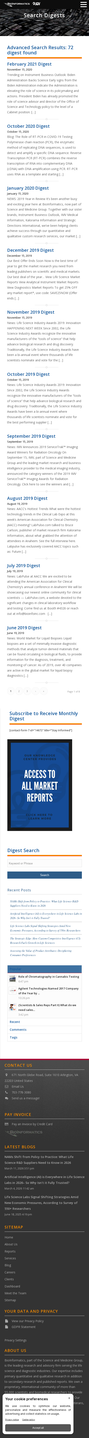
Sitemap (10, 1300)
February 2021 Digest (29, 64)
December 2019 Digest (30, 250)
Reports (10, 1251)
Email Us (18, 1086)
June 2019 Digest (24, 628)
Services (10, 1258)
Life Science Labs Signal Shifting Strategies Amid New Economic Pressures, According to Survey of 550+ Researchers (41, 1203)
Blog (8, 1265)
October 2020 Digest (28, 126)
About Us (11, 1244)
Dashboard (12, 1286)
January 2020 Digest (28, 188)
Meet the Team (15, 1293)
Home (9, 1237)
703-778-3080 (21, 1092)
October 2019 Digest (28, 374)
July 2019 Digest (23, 565)
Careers (10, 1272)
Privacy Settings (16, 1340)
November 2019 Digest (30, 312)
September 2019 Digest (31, 436)
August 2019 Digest (27, 498)
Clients (9, 1279)
